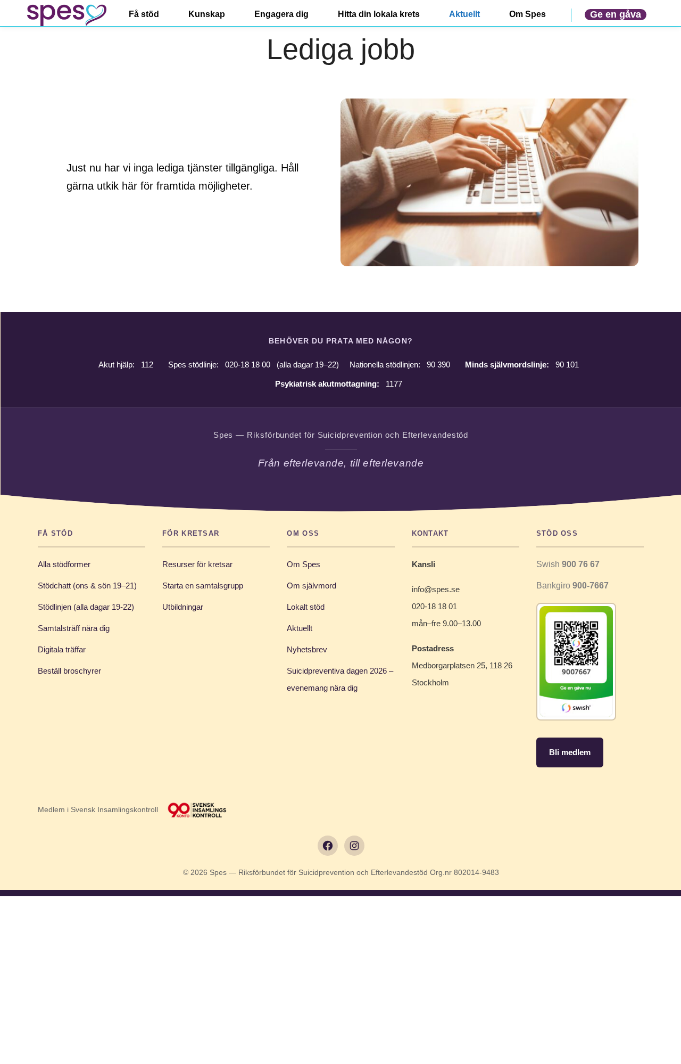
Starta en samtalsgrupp (202, 585)
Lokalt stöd (306, 606)
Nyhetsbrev (307, 649)
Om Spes (303, 564)
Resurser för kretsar (197, 564)
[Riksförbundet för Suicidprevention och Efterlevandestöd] (66, 15)
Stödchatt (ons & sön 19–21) (87, 585)
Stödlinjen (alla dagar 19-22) (86, 606)
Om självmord (311, 585)
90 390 (438, 364)
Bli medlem (570, 752)
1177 (394, 383)
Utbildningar (182, 606)
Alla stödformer (64, 564)
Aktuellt (299, 628)
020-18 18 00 (247, 364)
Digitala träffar (62, 649)
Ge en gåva (615, 14)
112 (147, 364)
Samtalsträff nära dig (74, 628)
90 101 (567, 364)
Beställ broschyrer (69, 670)
